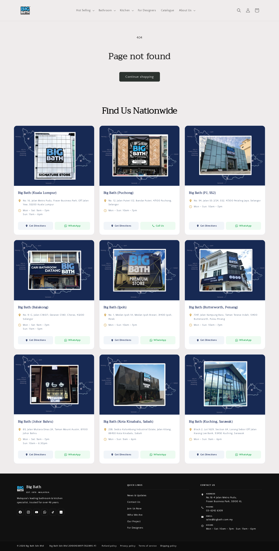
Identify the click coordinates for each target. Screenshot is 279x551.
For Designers (135, 527)
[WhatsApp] (44, 512)
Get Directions (37, 225)
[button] (85, 10)
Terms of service (148, 546)
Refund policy (109, 546)
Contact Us (133, 502)
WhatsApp (74, 225)
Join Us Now (134, 508)
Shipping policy (168, 546)
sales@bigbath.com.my (219, 519)
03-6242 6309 (214, 510)
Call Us (160, 225)
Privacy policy (127, 546)
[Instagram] (28, 512)
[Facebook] (20, 512)
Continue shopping (139, 77)
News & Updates (136, 495)
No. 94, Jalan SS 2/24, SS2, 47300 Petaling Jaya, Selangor (227, 200)
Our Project (134, 521)
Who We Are (135, 515)
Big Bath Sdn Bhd (35, 546)
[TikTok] (53, 512)
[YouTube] (36, 512)
